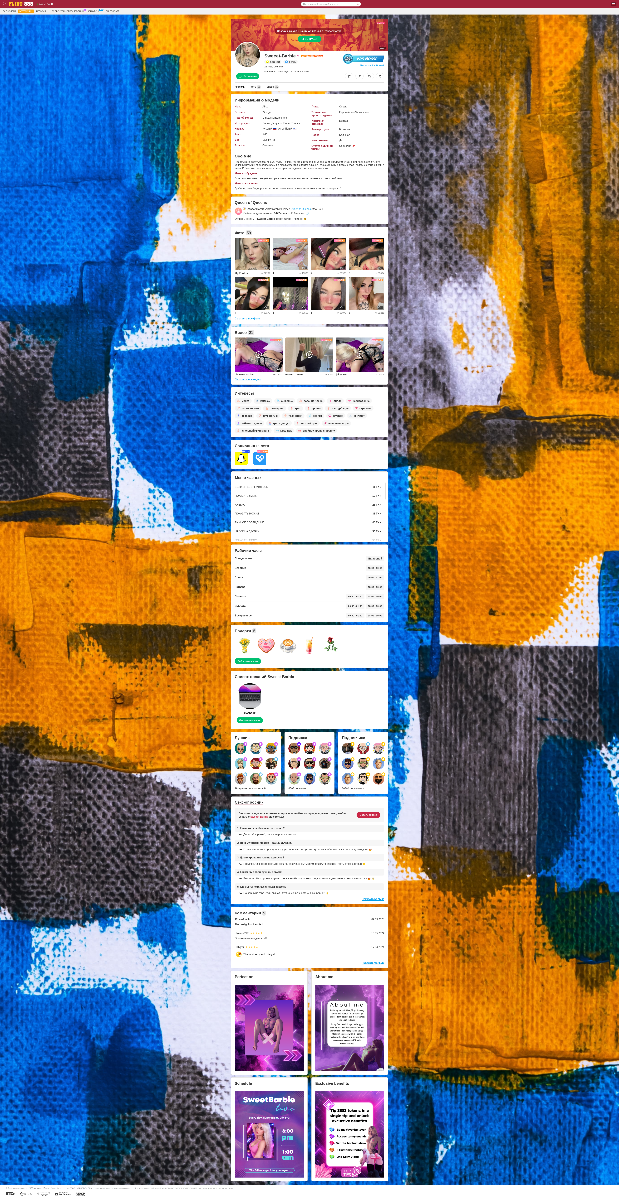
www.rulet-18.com (41, 1188)
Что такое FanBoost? (372, 65)
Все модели (9, 11)
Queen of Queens (301, 209)
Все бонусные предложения (68, 11)
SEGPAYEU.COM (85, 1188)
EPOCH (73, 1188)
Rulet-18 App (112, 11)
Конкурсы (93, 11)
